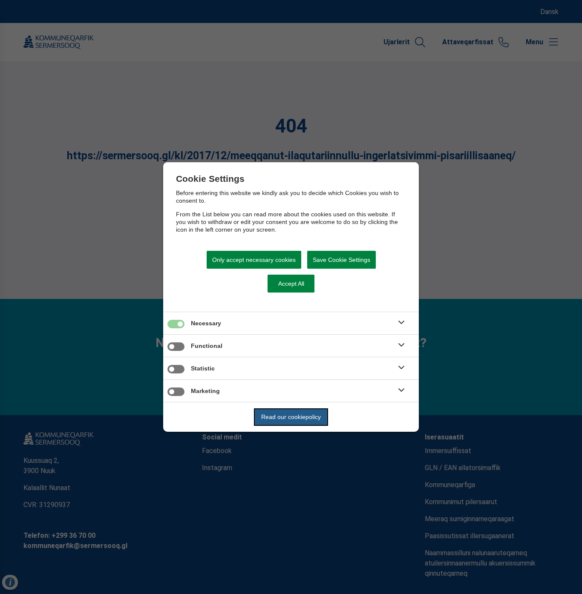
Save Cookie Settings (341, 259)
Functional (206, 345)
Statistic (203, 368)
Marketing (205, 390)
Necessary (206, 323)
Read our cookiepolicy (291, 416)
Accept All (291, 283)
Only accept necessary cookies (254, 259)
